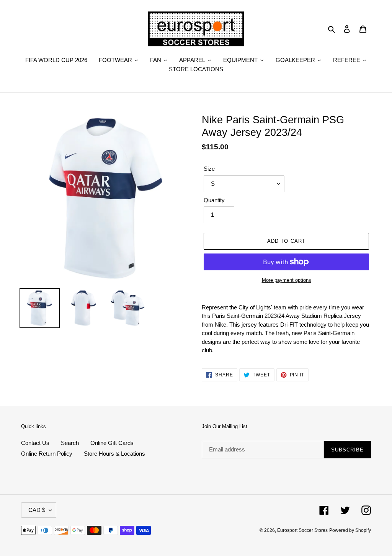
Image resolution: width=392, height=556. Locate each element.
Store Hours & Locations (114, 453)
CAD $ (36, 510)
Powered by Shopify (350, 530)
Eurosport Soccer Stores (302, 530)
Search (70, 443)
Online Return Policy (46, 453)
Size (209, 168)
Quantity (214, 200)
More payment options (286, 280)
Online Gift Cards (112, 443)
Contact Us (35, 443)
